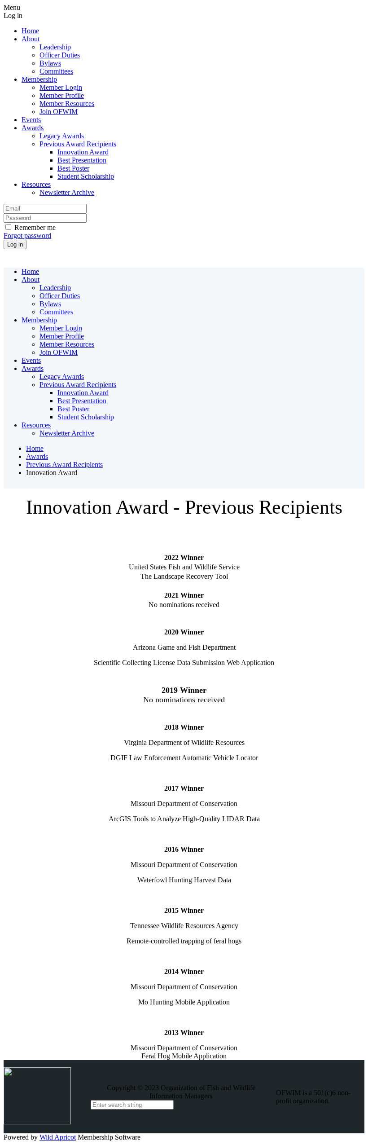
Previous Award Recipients (64, 464)
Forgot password (27, 235)
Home (35, 448)
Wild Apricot (57, 1137)
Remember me (35, 227)
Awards (37, 456)
